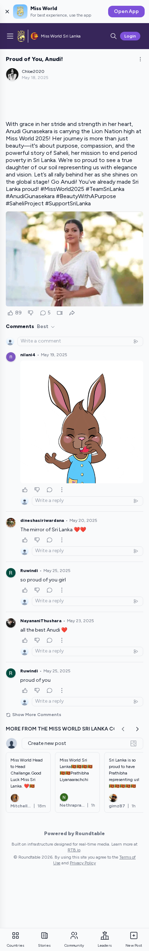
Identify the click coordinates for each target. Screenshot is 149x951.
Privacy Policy (83, 862)
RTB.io (74, 849)
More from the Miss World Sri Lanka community (74, 729)
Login (130, 36)
